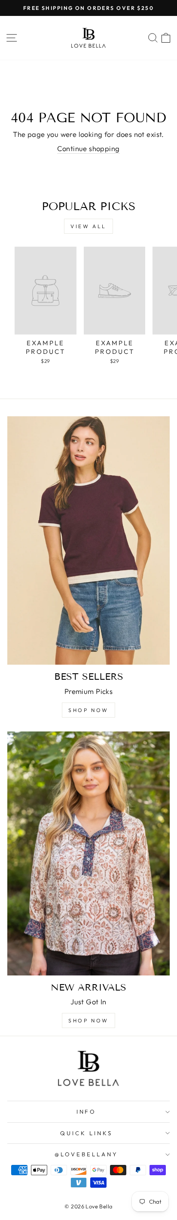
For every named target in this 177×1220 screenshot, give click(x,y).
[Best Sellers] (88, 540)
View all (88, 226)
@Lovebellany (86, 1154)
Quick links (86, 1133)
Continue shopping (88, 148)
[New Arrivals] (88, 853)
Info (86, 1111)
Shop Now (88, 710)
